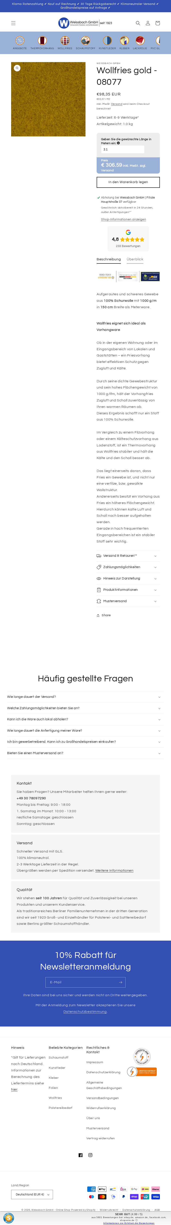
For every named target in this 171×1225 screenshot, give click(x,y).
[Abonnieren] (120, 982)
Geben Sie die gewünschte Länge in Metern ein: (128, 141)
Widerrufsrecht (109, 1210)
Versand (116, 104)
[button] (13, 23)
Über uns (93, 1118)
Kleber (54, 1077)
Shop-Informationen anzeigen (123, 219)
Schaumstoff (58, 1057)
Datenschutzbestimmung (85, 1011)
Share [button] (106, 615)
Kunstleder (57, 1067)
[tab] (109, 260)
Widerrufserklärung (101, 1108)
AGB (157, 1210)
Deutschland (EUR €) (30, 1194)
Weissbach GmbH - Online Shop (51, 1210)
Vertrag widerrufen (100, 1138)
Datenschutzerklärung (103, 1072)
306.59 (114, 165)
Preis (104, 160)
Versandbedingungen (102, 1098)
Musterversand (97, 1128)
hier (14, 1089)
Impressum (94, 1062)
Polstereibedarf (60, 1108)
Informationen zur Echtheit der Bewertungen (129, 1223)
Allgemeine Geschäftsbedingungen (104, 1085)
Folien (53, 1087)
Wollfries (55, 1097)
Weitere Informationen (114, 870)
